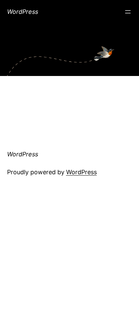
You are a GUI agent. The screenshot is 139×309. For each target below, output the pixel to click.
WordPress (22, 11)
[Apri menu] (128, 12)
